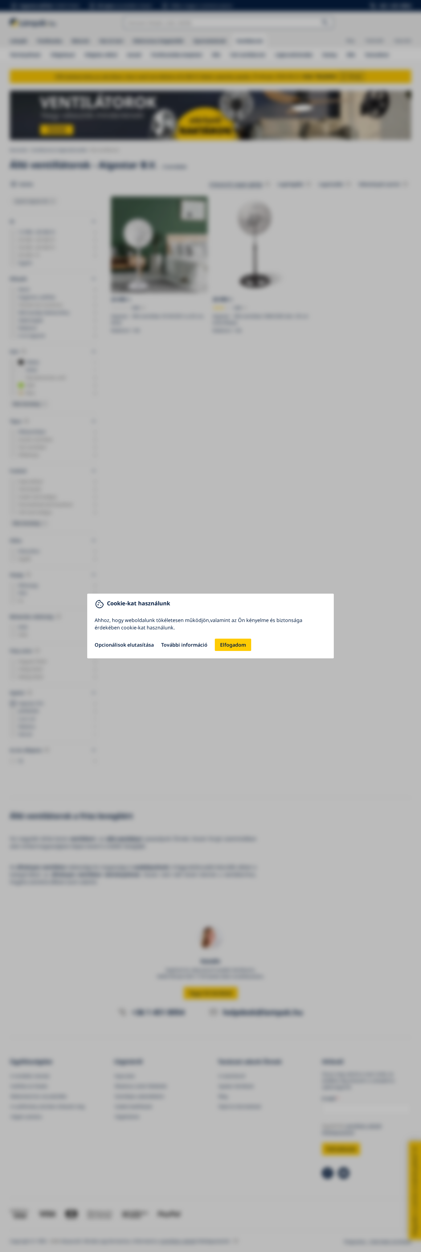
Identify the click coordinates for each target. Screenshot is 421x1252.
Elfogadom (233, 644)
